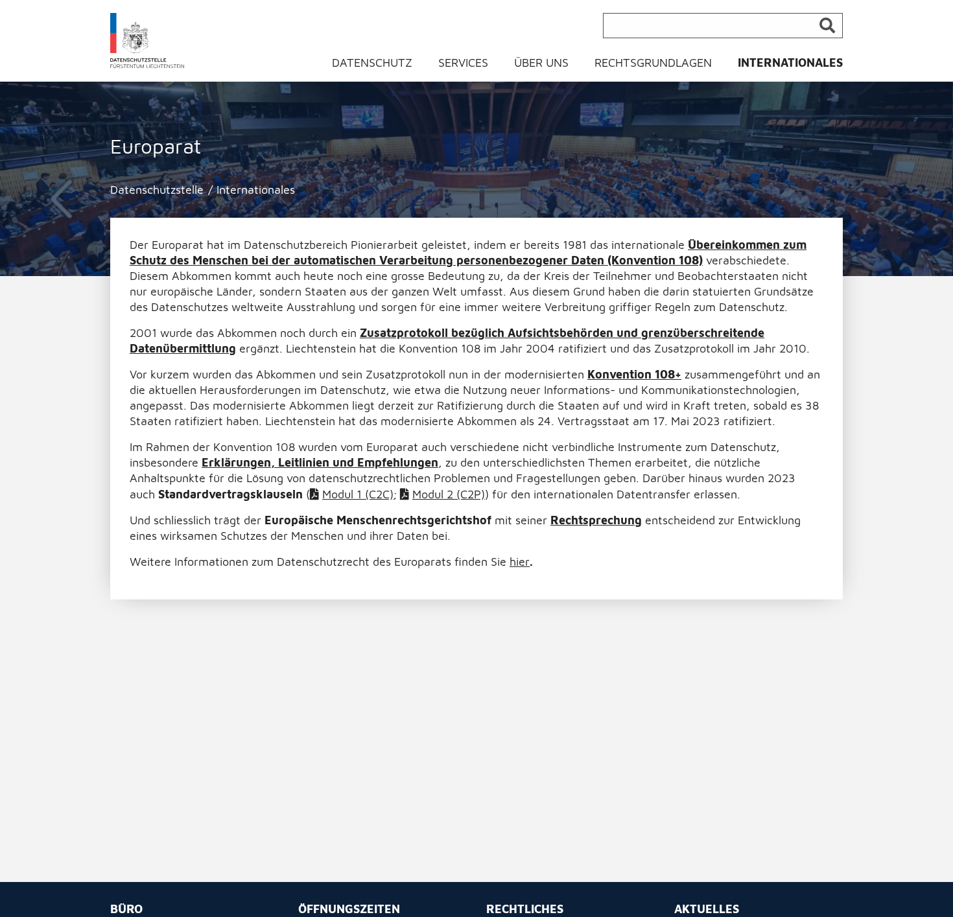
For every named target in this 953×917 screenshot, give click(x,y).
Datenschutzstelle (157, 189)
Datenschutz (372, 62)
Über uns (541, 62)
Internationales (790, 62)
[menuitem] (380, 66)
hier (520, 561)
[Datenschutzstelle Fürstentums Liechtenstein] (147, 40)
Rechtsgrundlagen (653, 62)
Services (463, 62)
